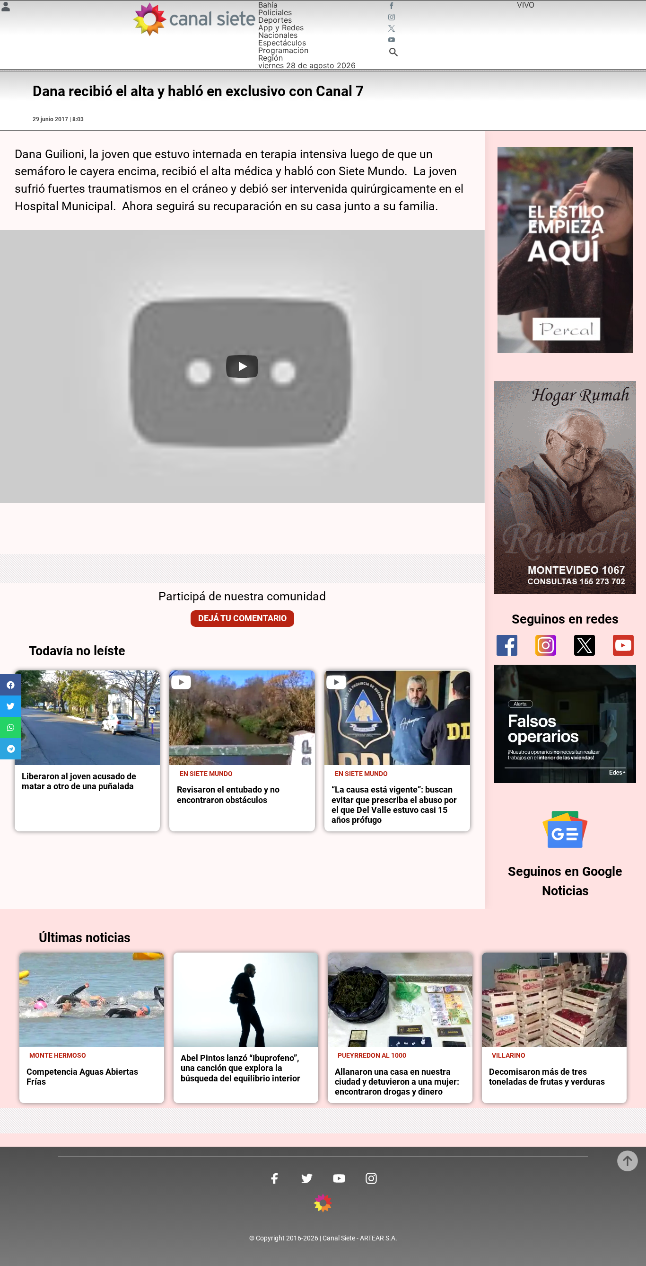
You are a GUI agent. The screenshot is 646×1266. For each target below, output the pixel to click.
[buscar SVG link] (393, 53)
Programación (283, 50)
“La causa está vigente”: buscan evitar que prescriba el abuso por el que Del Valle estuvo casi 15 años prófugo (394, 805)
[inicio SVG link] (323, 1204)
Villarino (508, 1055)
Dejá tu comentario (242, 618)
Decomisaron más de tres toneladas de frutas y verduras (547, 1077)
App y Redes (281, 27)
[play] (181, 682)
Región (270, 57)
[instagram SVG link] (392, 18)
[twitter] (584, 645)
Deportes (275, 20)
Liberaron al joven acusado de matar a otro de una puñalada (79, 781)
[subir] (627, 1161)
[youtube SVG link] (392, 40)
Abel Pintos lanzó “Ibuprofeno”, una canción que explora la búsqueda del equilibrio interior (240, 1068)
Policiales (275, 12)
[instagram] (545, 645)
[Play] (242, 366)
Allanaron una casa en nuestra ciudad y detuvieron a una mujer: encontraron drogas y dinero (397, 1082)
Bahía (268, 4)
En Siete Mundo (206, 773)
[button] (10, 684)
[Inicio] (193, 19)
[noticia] (87, 717)
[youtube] (623, 645)
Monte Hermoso (57, 1055)
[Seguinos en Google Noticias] (565, 829)
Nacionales (277, 35)
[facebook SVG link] (392, 6)
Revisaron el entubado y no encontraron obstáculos (228, 794)
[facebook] (507, 645)
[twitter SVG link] (392, 29)
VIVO (525, 4)
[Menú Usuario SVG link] (5, 8)
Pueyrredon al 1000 (372, 1055)
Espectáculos (282, 42)
